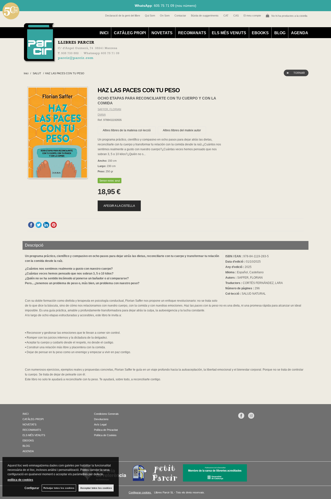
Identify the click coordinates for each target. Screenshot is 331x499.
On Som (165, 15)
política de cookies (20, 480)
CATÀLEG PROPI (130, 33)
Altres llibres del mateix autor (182, 130)
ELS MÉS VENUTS (229, 33)
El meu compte (252, 15)
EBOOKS (260, 33)
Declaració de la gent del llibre (122, 15)
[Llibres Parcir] (142, 59)
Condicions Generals (106, 413)
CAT (226, 15)
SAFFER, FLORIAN (109, 109)
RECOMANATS (192, 33)
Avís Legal (100, 424)
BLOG (279, 33)
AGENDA (299, 33)
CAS (236, 15)
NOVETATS (162, 33)
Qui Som (150, 15)
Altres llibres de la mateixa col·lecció (127, 130)
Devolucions (101, 419)
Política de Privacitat (106, 429)
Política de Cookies (105, 435)
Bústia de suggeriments (205, 15)
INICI (104, 33)
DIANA (102, 114)
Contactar (180, 15)
